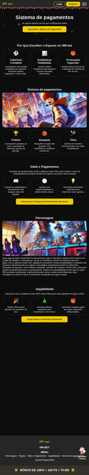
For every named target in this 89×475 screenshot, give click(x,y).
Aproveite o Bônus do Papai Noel (44, 29)
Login (59, 4)
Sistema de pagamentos (72, 456)
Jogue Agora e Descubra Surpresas (44, 319)
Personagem (11, 456)
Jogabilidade (54, 456)
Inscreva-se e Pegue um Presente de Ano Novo (44, 201)
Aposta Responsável (44, 460)
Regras (22, 456)
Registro (73, 4)
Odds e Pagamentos (36, 456)
